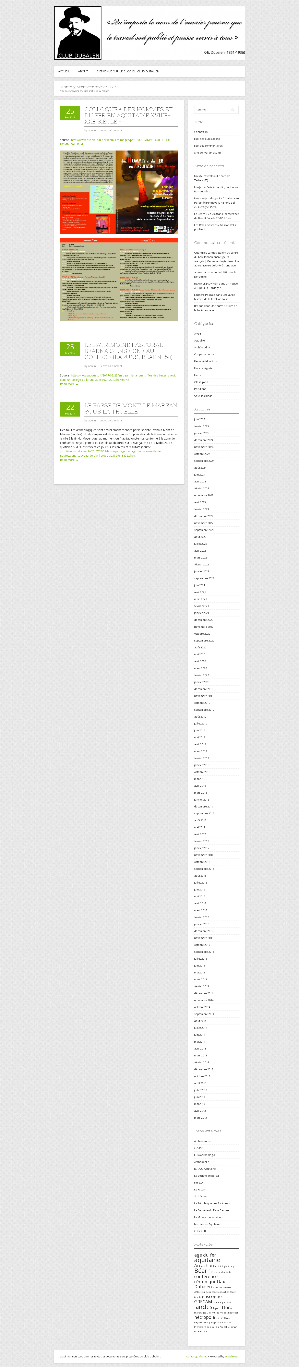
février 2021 (201, 606)
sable (227, 1327)
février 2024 (201, 488)
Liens (197, 375)
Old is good (201, 382)
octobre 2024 (202, 454)
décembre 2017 (203, 806)
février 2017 (201, 841)
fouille (197, 1297)
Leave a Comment (111, 130)
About (83, 71)
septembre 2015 (204, 952)
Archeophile (201, 1162)
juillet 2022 (200, 543)
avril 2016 (200, 903)
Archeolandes (203, 1141)
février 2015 (201, 986)
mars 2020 (200, 668)
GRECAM (203, 1302)
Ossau (227, 1318)
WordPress (232, 1356)
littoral (226, 1307)
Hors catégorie (203, 368)
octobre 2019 (202, 703)
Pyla (221, 1327)
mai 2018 (199, 779)
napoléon (233, 1312)
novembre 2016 (203, 855)
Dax (221, 1281)
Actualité (199, 340)
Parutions (200, 389)
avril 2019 (200, 744)
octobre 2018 (202, 772)
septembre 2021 (204, 578)
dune (215, 1287)
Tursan (233, 1327)
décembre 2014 (203, 993)
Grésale (217, 1302)
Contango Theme (196, 1356)
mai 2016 (199, 896)
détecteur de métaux (206, 1292)
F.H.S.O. (198, 1182)
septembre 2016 (204, 869)
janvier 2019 (201, 765)
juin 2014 (199, 1034)
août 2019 (200, 716)
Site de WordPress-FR (207, 152)
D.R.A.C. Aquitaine (205, 1169)
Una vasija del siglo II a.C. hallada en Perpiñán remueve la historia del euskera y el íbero (216, 202)
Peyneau (198, 1322)
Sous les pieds (203, 396)
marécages (200, 1312)
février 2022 (201, 564)
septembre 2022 (204, 530)
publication (213, 1327)
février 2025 (201, 426)
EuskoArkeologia (204, 1155)
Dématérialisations (206, 361)
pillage (212, 1322)
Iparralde (226, 1302)
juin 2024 (199, 474)
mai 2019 (199, 737)
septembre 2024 (204, 461)
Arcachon (204, 1265)
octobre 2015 (202, 945)
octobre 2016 (202, 862)
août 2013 (200, 1083)
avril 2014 (200, 1048)
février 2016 (201, 917)
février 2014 (201, 1062)
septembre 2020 (204, 640)
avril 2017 (200, 834)
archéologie (221, 1266)
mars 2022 (200, 557)
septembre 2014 (204, 1014)
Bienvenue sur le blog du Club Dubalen (127, 71)
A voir (197, 333)
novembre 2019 (203, 696)
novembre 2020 (203, 626)
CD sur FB (200, 1231)
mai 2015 (199, 972)
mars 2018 (200, 792)
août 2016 (200, 875)
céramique (205, 1281)
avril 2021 (200, 592)
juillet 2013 (200, 1090)
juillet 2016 (200, 882)
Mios (208, 1312)
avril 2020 (200, 661)
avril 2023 (200, 502)
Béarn (202, 1271)
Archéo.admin (202, 347)
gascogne (212, 1296)
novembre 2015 (203, 938)
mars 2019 (200, 751)
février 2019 (201, 758)
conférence (206, 1276)
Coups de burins (204, 354)
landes (203, 1307)
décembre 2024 (203, 440)
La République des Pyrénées (212, 1203)
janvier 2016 (201, 924)
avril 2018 (200, 786)
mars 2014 (200, 1055)
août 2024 (200, 467)
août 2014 (200, 1021)
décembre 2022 (203, 516)
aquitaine (207, 1260)
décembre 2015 (203, 931)
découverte (225, 1287)
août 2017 (200, 820)
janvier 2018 (201, 799)
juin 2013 (199, 1097)
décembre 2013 (203, 1069)
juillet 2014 (200, 1028)
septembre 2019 (204, 709)
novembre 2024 (203, 447)
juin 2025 (199, 419)
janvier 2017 (201, 848)
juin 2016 (199, 889)
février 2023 (201, 509)
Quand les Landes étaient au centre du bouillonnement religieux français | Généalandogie (216, 257)
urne (197, 1331)
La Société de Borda (206, 1175)
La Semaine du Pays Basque (211, 1210)
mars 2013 (200, 1117)
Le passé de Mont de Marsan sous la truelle (131, 408)
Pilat (206, 1322)
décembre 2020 (203, 620)
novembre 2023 (203, 495)
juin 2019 (199, 730)
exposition (223, 1292)
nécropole (204, 1317)
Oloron (219, 1318)
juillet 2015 (200, 958)
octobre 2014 (202, 1007)
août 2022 (200, 537)
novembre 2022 (203, 523)
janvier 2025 (201, 433)
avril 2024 (200, 481)
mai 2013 (199, 1104)
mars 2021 (200, 599)
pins (229, 1322)
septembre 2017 (204, 813)
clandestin (226, 1272)
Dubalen (203, 1287)
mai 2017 (199, 827)
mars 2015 (200, 979)
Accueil (64, 71)
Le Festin (199, 1189)
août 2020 (200, 647)
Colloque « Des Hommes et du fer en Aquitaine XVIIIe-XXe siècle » (128, 115)
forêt (233, 1292)
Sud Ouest (200, 1196)
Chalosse (215, 1272)
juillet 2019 (200, 723)
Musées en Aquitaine (207, 1224)
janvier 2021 (201, 613)
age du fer (205, 1255)
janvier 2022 (201, 571)
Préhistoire (200, 1327)
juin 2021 (199, 585)
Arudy (231, 1266)
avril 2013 (200, 1111)
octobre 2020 (202, 633)
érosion (204, 1331)
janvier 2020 (201, 682)
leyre (216, 1308)
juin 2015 (199, 965)
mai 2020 (199, 654)
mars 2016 (200, 910)
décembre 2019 (203, 689)
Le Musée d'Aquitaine (207, 1217)
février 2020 (201, 675)
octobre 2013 (202, 1076)
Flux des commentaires (208, 145)
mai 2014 (199, 1041)
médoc (224, 1312)
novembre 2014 (203, 1000)
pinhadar (221, 1322)
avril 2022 (200, 550)
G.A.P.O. (199, 1148)
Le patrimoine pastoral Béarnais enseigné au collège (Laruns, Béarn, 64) (128, 350)
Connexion (201, 132)
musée (215, 1312)
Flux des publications (207, 139)
